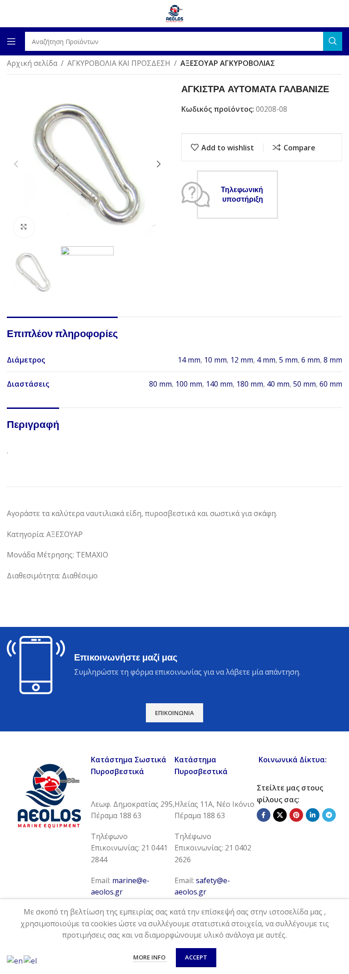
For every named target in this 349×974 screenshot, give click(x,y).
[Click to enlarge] (24, 227)
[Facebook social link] (263, 815)
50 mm (304, 384)
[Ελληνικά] (31, 960)
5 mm (288, 360)
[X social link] (280, 815)
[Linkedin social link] (312, 815)
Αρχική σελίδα (32, 63)
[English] (15, 960)
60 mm (330, 384)
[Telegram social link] (329, 815)
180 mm (249, 384)
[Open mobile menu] (11, 41)
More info (150, 957)
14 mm (189, 360)
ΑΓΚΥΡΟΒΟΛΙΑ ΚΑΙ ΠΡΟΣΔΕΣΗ (118, 63)
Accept (196, 957)
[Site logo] (174, 13)
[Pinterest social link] (296, 815)
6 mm (310, 360)
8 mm (333, 360)
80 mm (160, 384)
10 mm (215, 360)
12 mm (241, 360)
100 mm (188, 384)
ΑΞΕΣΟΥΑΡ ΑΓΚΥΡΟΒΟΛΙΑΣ (227, 63)
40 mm (278, 384)
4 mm (266, 360)
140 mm (219, 384)
